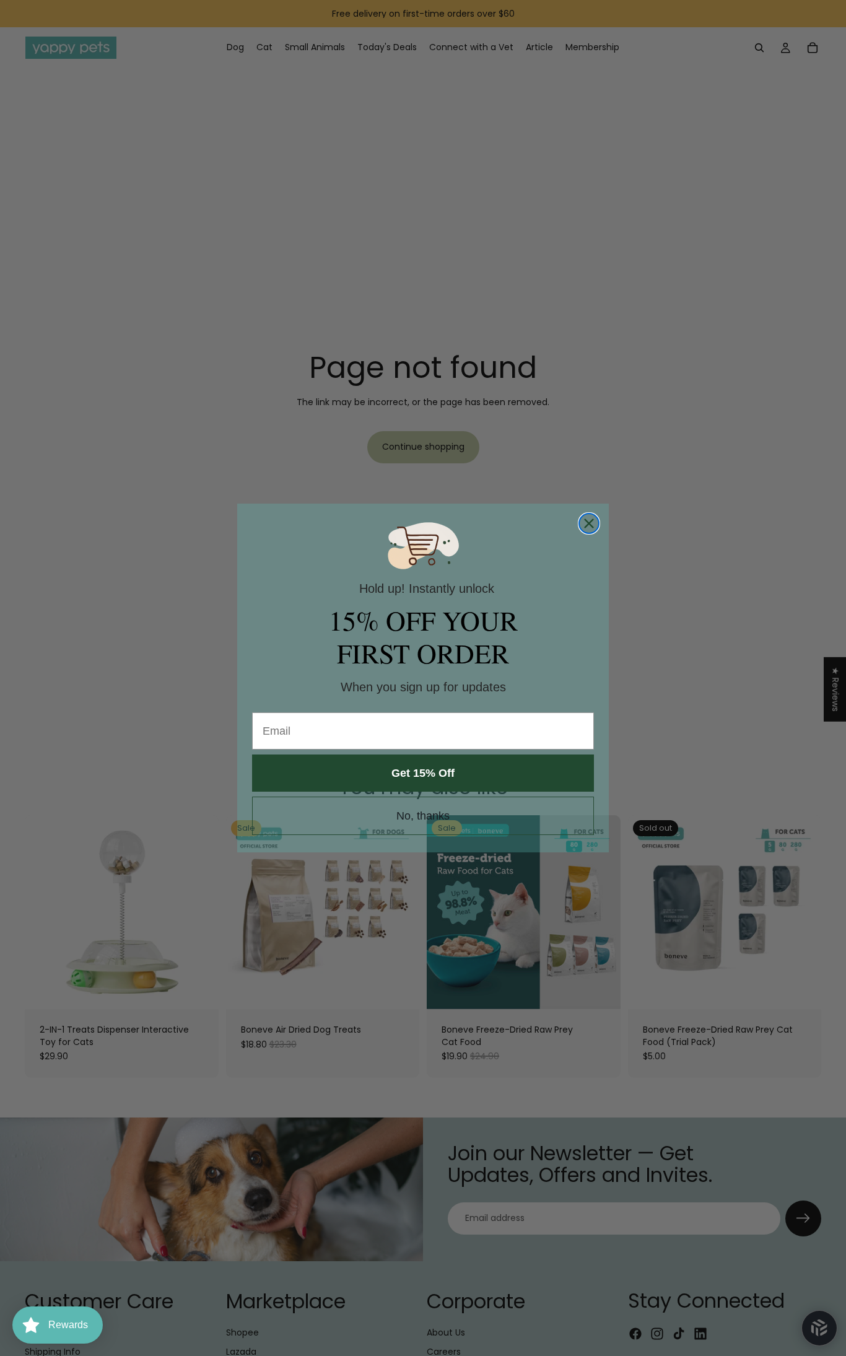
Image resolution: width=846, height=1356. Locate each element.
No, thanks (423, 816)
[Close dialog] (589, 523)
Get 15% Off (423, 773)
